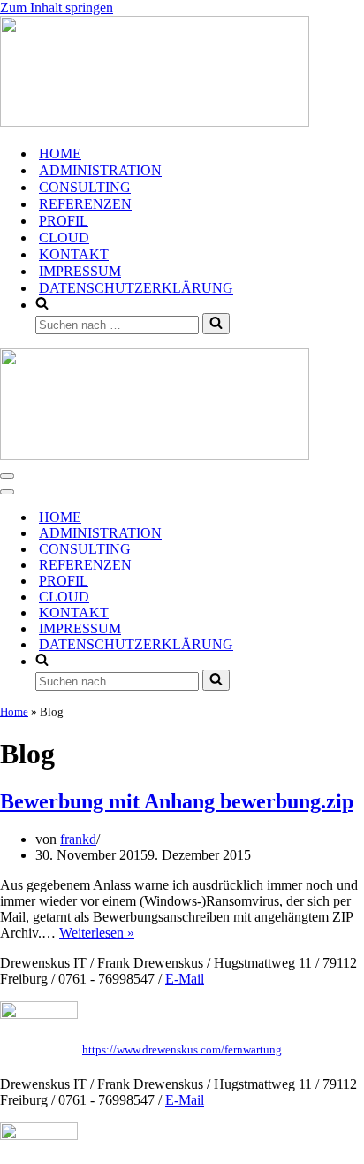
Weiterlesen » (96, 932)
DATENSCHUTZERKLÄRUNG (136, 287)
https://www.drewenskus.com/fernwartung (182, 1049)
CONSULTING (85, 187)
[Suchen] (216, 323)
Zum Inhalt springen (56, 7)
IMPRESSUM (80, 271)
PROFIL (63, 220)
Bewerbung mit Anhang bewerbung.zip (176, 801)
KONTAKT (74, 254)
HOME (60, 153)
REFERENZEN (85, 203)
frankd (78, 838)
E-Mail (184, 978)
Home (14, 711)
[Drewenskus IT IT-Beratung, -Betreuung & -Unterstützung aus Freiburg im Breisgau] (182, 73)
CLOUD (64, 237)
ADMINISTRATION (100, 170)
